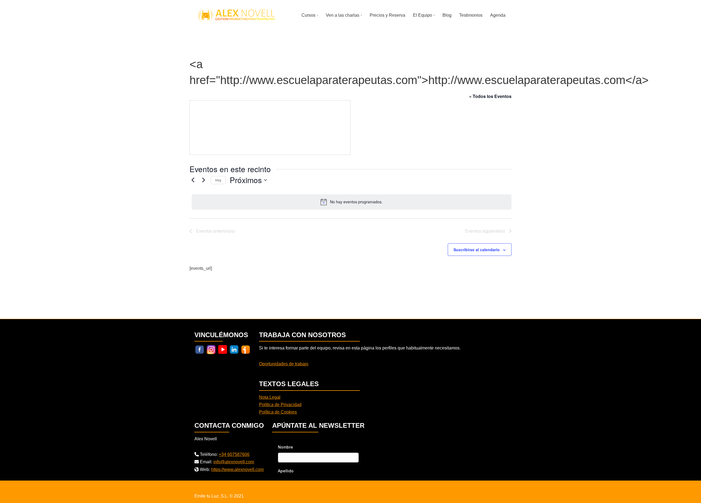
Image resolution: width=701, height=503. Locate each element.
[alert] (352, 202)
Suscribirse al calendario (476, 249)
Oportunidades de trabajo (283, 364)
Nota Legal (269, 397)
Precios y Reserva (387, 15)
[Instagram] (211, 349)
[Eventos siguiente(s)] (203, 180)
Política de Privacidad (280, 404)
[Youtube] (222, 349)
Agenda (497, 15)
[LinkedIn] (234, 349)
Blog (447, 15)
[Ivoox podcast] (245, 349)
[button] (317, 15)
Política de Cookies (278, 412)
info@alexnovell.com (233, 461)
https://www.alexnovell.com (237, 469)
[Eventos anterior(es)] (192, 180)
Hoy (218, 180)
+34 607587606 (234, 454)
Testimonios (470, 15)
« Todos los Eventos (490, 96)
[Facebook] (199, 349)
